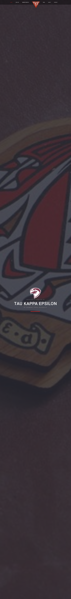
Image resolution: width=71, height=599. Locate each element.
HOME (11, 2)
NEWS (44, 2)
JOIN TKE (17, 2)
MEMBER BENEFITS (25, 2)
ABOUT (49, 2)
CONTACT (55, 2)
